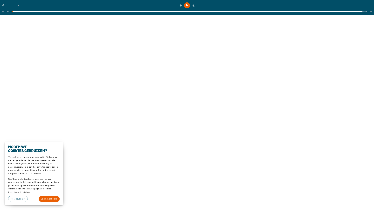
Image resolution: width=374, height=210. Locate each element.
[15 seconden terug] (180, 5)
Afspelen (187, 5)
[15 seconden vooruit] (193, 5)
